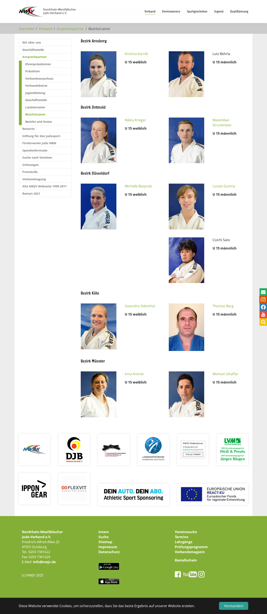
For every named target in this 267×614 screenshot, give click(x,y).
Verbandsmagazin (190, 552)
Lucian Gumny (224, 186)
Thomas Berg (223, 306)
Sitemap (105, 542)
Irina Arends (134, 374)
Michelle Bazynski (138, 186)
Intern (103, 532)
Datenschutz (109, 552)
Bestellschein (186, 560)
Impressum (107, 547)
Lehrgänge (183, 542)
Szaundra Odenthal (140, 306)
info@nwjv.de (44, 562)
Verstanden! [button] (233, 606)
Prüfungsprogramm (191, 547)
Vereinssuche (186, 532)
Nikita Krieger (135, 120)
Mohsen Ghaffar (225, 374)
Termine (181, 537)
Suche (103, 537)
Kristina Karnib (136, 53)
